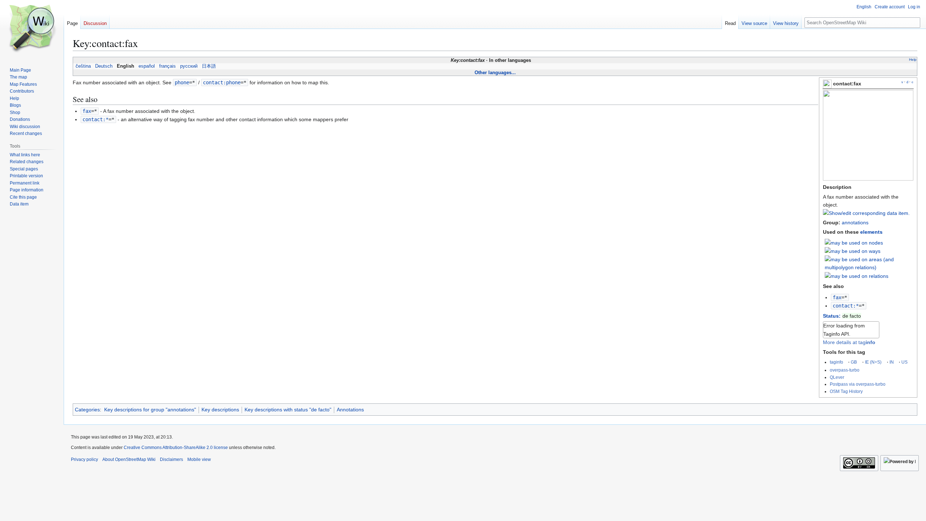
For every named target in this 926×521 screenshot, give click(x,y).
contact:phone (222, 82)
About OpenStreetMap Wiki (129, 459)
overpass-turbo (844, 370)
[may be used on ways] (852, 251)
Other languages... (495, 72)
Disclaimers (171, 459)
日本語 (208, 66)
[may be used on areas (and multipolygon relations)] (869, 263)
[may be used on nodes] (854, 242)
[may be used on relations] (856, 275)
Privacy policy (84, 459)
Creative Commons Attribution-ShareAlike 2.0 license (176, 447)
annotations (855, 222)
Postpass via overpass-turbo (857, 384)
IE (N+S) (873, 362)
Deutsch (104, 66)
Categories (87, 409)
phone (182, 82)
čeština (83, 66)
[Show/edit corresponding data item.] (866, 213)
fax (837, 297)
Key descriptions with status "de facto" (288, 409)
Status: (832, 316)
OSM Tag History (846, 391)
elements (871, 232)
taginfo (836, 362)
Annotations (350, 409)
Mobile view (199, 459)
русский (189, 66)
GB (854, 362)
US (904, 362)
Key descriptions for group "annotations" (150, 409)
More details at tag (849, 342)
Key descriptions (220, 409)
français (167, 66)
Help (913, 60)
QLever (837, 377)
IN (891, 362)
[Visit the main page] (32, 29)
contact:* (846, 306)
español (146, 66)
